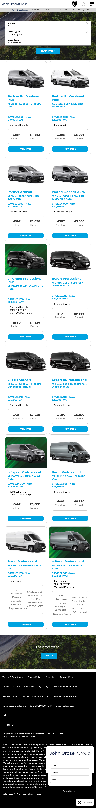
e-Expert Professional (24, 472)
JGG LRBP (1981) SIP (41, 706)
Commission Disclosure (64, 687)
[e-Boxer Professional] (70, 542)
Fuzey (74, 791)
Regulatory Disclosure (14, 706)
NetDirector (8, 794)
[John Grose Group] (15, 4)
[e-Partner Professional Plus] (26, 259)
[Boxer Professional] (70, 452)
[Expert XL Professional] (70, 360)
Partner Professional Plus (24, 98)
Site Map (51, 677)
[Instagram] (8, 725)
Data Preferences (65, 706)
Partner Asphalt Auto (68, 192)
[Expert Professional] (70, 259)
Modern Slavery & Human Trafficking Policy (25, 696)
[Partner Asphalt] (26, 172)
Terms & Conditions (12, 677)
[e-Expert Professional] (26, 452)
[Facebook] (4, 725)
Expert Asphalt (19, 379)
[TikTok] (5, 715)
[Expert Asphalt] (26, 360)
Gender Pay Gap (11, 687)
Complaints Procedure (65, 696)
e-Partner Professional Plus (25, 280)
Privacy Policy (67, 677)
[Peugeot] (74, 4)
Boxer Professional (66, 472)
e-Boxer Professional (68, 561)
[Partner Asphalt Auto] (70, 172)
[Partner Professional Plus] (26, 77)
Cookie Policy (35, 677)
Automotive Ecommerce (29, 794)
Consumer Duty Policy (36, 687)
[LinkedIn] (13, 725)
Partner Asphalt (20, 192)
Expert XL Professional (69, 379)
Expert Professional (67, 278)
